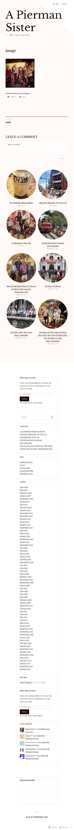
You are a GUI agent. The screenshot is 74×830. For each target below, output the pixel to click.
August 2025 (25, 502)
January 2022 (25, 536)
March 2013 (24, 658)
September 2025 (26, 499)
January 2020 (25, 556)
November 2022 (26, 528)
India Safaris (30, 749)
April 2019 (24, 571)
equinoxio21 (30, 729)
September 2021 (26, 539)
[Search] (61, 4)
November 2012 (26, 666)
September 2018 (26, 582)
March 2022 (24, 533)
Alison (27, 736)
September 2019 (26, 562)
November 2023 (26, 516)
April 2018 (24, 597)
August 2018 (25, 585)
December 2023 (26, 513)
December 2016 (26, 629)
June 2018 (24, 591)
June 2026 (24, 487)
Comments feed (26, 471)
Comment (62, 158)
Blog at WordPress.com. (37, 817)
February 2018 (25, 600)
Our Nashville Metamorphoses (21, 203)
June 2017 (24, 614)
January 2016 (25, 646)
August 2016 (25, 637)
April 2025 (24, 504)
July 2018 (23, 588)
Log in (22, 465)
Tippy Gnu (29, 756)
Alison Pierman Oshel (27, 780)
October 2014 (25, 652)
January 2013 (25, 663)
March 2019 (24, 574)
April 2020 (24, 551)
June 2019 (24, 568)
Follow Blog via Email (27, 378)
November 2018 (26, 580)
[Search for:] (66, 4)
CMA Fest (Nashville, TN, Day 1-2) (53, 203)
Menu (57, 4)
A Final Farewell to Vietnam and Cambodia (52, 244)
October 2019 (25, 559)
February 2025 (25, 507)
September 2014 (26, 655)
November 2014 (26, 649)
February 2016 (25, 643)
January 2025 (25, 510)
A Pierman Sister (34, 21)
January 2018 (25, 603)
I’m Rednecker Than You (21, 243)
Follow (24, 399)
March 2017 (24, 623)
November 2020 (26, 545)
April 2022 (24, 530)
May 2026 (24, 490)
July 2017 (23, 611)
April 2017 (24, 620)
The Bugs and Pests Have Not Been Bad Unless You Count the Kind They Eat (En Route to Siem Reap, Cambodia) (52, 336)
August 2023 (25, 522)
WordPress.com (26, 474)
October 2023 (25, 519)
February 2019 (25, 577)
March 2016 (24, 640)
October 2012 (25, 669)
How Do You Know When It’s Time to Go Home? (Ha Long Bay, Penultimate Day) (21, 289)
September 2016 (26, 634)
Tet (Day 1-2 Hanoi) (53, 286)
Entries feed (25, 468)
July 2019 (23, 565)
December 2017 (26, 606)
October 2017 (25, 608)
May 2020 (24, 548)
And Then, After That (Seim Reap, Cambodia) (21, 333)
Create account (26, 462)
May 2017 (23, 617)
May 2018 (23, 594)
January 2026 (25, 496)
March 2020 (24, 554)
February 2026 (26, 493)
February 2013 (25, 660)
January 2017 (25, 626)
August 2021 (24, 542)
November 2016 (26, 632)
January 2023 (25, 525)
